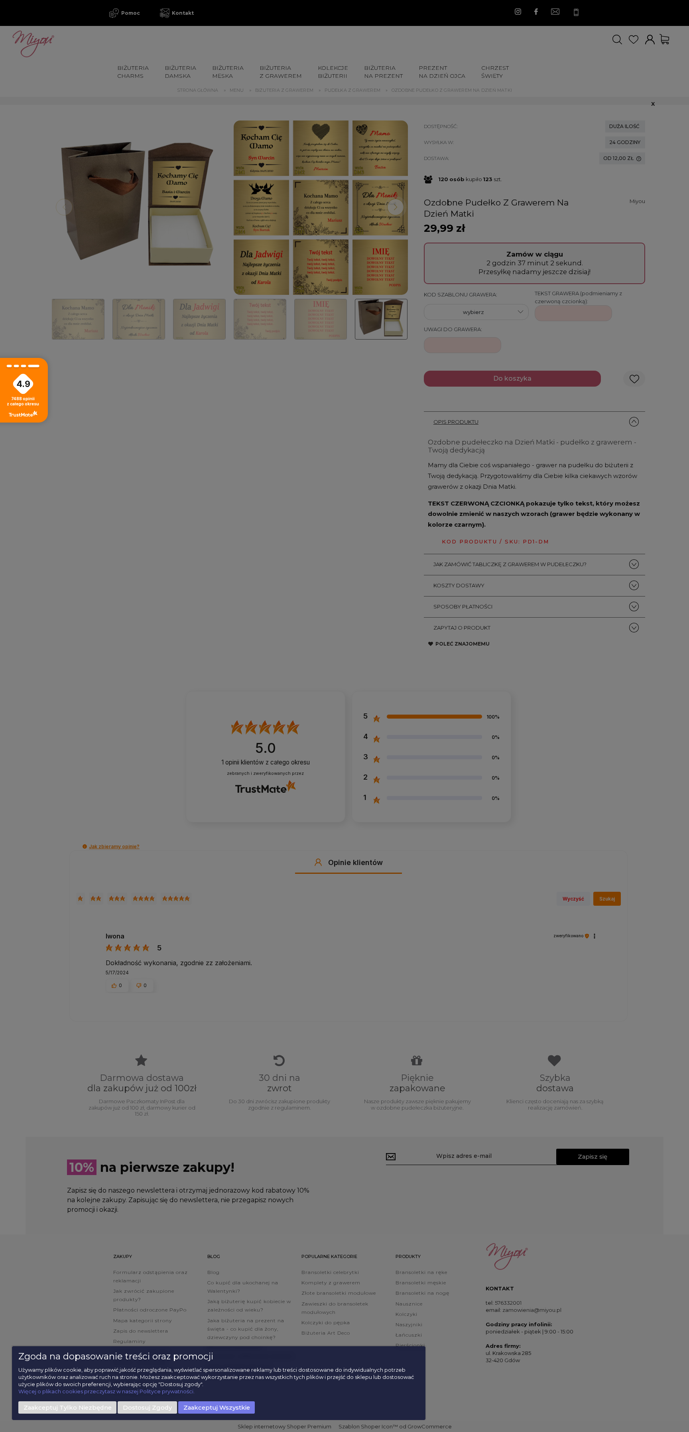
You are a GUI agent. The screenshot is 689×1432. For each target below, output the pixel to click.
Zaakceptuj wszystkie (216, 1407)
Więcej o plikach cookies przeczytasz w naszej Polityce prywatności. (106, 1391)
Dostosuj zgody (147, 1407)
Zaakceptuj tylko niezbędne (68, 1407)
